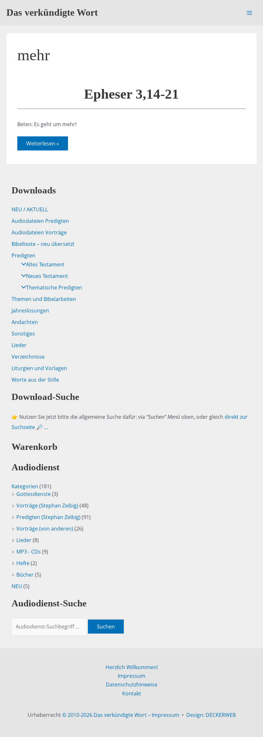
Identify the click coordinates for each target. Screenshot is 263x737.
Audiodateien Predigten (40, 220)
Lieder (19, 345)
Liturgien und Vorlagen (39, 368)
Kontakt (131, 693)
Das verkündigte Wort (52, 12)
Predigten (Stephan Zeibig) (48, 517)
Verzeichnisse (28, 356)
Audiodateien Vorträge (39, 232)
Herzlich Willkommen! (132, 667)
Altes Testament (45, 264)
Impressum (131, 675)
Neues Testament (47, 275)
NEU (17, 586)
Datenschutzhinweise (131, 684)
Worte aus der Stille (35, 379)
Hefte (23, 563)
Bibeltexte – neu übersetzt (43, 243)
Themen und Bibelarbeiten (44, 299)
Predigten (23, 255)
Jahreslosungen (30, 310)
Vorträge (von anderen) (44, 528)
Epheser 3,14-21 (131, 93)
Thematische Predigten (54, 287)
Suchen (106, 626)
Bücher (25, 574)
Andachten (25, 322)
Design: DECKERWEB (211, 714)
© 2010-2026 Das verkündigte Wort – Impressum (120, 714)
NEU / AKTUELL (30, 209)
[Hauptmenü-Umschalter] (249, 13)
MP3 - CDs (28, 551)
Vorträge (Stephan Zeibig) (47, 505)
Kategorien (25, 486)
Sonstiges (23, 333)
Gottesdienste (33, 494)
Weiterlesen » (42, 145)
